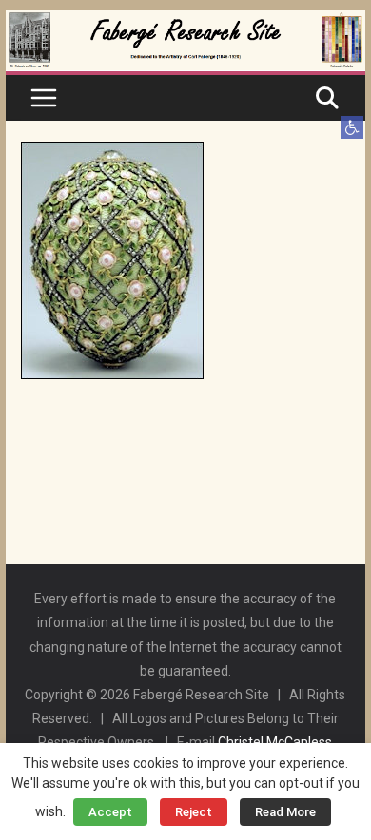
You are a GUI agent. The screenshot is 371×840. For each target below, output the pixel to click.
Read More (285, 812)
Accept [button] (110, 812)
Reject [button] (193, 812)
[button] (352, 127)
